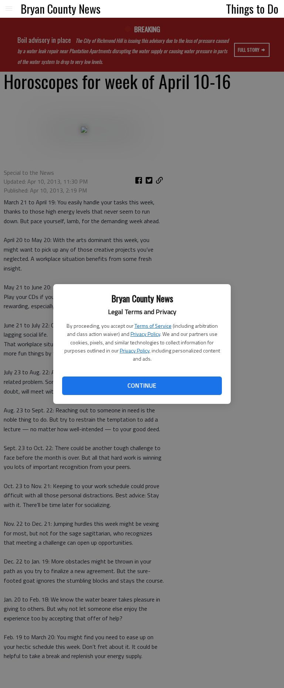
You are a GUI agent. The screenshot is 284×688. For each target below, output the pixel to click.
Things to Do (252, 8)
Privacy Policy (145, 334)
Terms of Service (153, 326)
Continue (142, 385)
